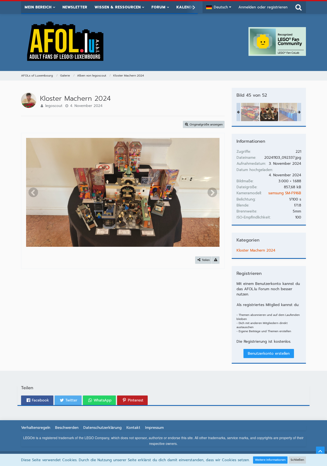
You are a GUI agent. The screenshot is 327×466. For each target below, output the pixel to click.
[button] (219, 7)
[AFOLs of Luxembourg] (65, 41)
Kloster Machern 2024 (256, 250)
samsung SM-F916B (284, 193)
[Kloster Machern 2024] (250, 112)
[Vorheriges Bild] (33, 192)
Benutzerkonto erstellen (269, 353)
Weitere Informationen (270, 460)
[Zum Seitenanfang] (320, 451)
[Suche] (298, 7)
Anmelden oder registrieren (263, 7)
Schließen (297, 460)
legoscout (53, 105)
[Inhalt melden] (216, 260)
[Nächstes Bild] (212, 192)
